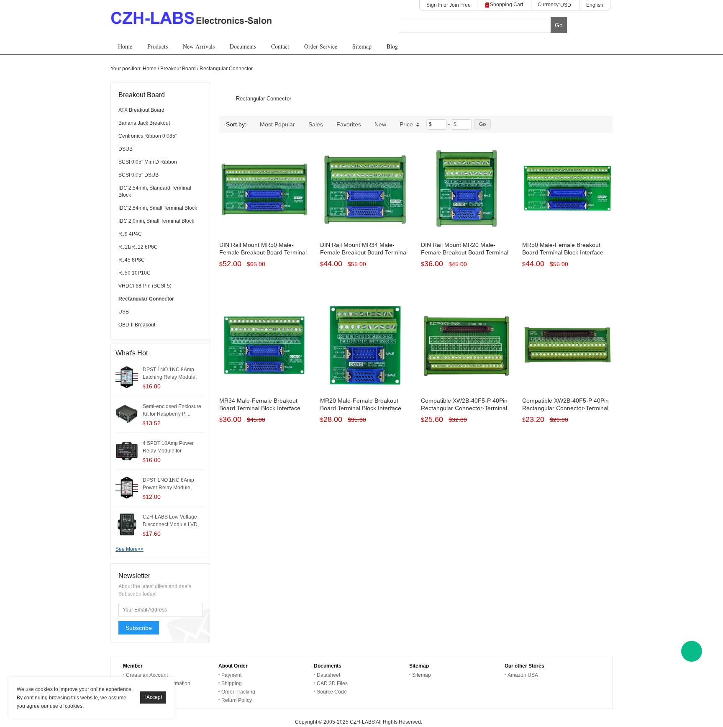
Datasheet (328, 675)
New (380, 124)
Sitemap (362, 46)
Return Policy (236, 700)
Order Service (320, 46)
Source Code (332, 692)
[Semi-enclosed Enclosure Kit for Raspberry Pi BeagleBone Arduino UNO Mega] (126, 413)
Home (125, 46)
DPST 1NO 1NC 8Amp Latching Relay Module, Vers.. (170, 377)
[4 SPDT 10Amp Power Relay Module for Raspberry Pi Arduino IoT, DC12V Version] (126, 450)
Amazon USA (523, 675)
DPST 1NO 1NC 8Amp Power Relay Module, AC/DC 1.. (168, 487)
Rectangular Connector (226, 69)
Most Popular (277, 124)
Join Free (460, 5)
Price (406, 124)
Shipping (231, 683)
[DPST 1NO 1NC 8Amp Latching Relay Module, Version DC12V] (126, 377)
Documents (243, 46)
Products (157, 46)
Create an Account (147, 675)
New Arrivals (199, 46)
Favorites (348, 124)
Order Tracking (238, 692)
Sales (315, 124)
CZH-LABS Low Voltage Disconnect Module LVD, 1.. (171, 524)
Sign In (434, 5)
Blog (392, 46)
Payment (231, 675)
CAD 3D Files (332, 683)
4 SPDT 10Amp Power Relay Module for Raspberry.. (168, 450)
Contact (280, 46)
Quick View (264, 216)
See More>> (129, 549)
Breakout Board (178, 69)
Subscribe (139, 627)
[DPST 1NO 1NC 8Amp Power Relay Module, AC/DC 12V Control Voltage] (126, 487)
